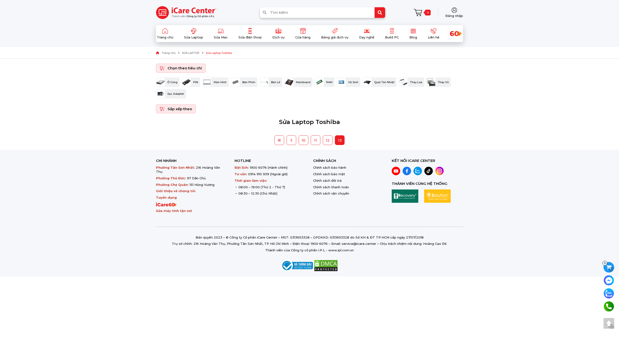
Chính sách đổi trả (327, 180)
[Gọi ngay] (609, 306)
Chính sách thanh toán (331, 187)
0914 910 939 (258, 174)
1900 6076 (258, 167)
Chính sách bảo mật (329, 174)
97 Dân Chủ (196, 178)
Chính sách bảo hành (329, 167)
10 (303, 140)
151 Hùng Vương (202, 185)
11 (315, 140)
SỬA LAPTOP (190, 53)
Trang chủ (169, 53)
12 (328, 140)
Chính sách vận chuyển (331, 193)
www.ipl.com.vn (341, 250)
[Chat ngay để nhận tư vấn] (609, 280)
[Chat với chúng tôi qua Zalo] (609, 293)
